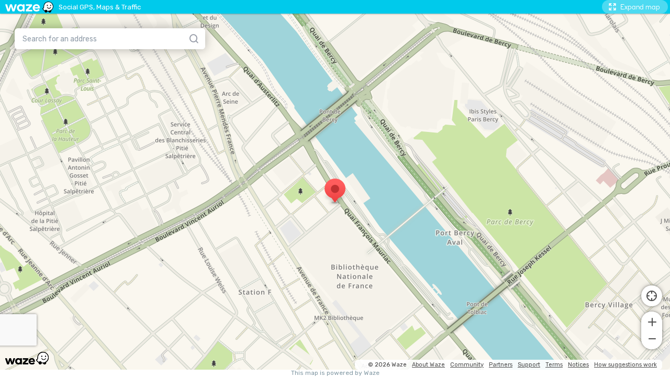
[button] (651, 321)
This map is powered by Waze (335, 373)
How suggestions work (625, 364)
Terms (554, 364)
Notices (578, 364)
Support (529, 364)
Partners (500, 364)
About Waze (428, 364)
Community (467, 364)
